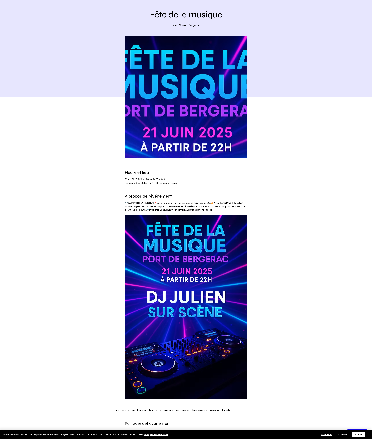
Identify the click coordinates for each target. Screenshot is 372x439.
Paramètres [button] (326, 434)
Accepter (358, 434)
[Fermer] (368, 434)
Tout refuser (342, 434)
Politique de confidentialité (156, 434)
